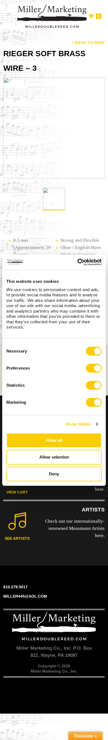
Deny (54, 473)
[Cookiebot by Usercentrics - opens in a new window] (78, 262)
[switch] (94, 368)
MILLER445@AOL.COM (25, 596)
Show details (78, 424)
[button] (7, 16)
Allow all (54, 440)
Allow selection (54, 457)
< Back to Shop (88, 42)
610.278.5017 (15, 587)
